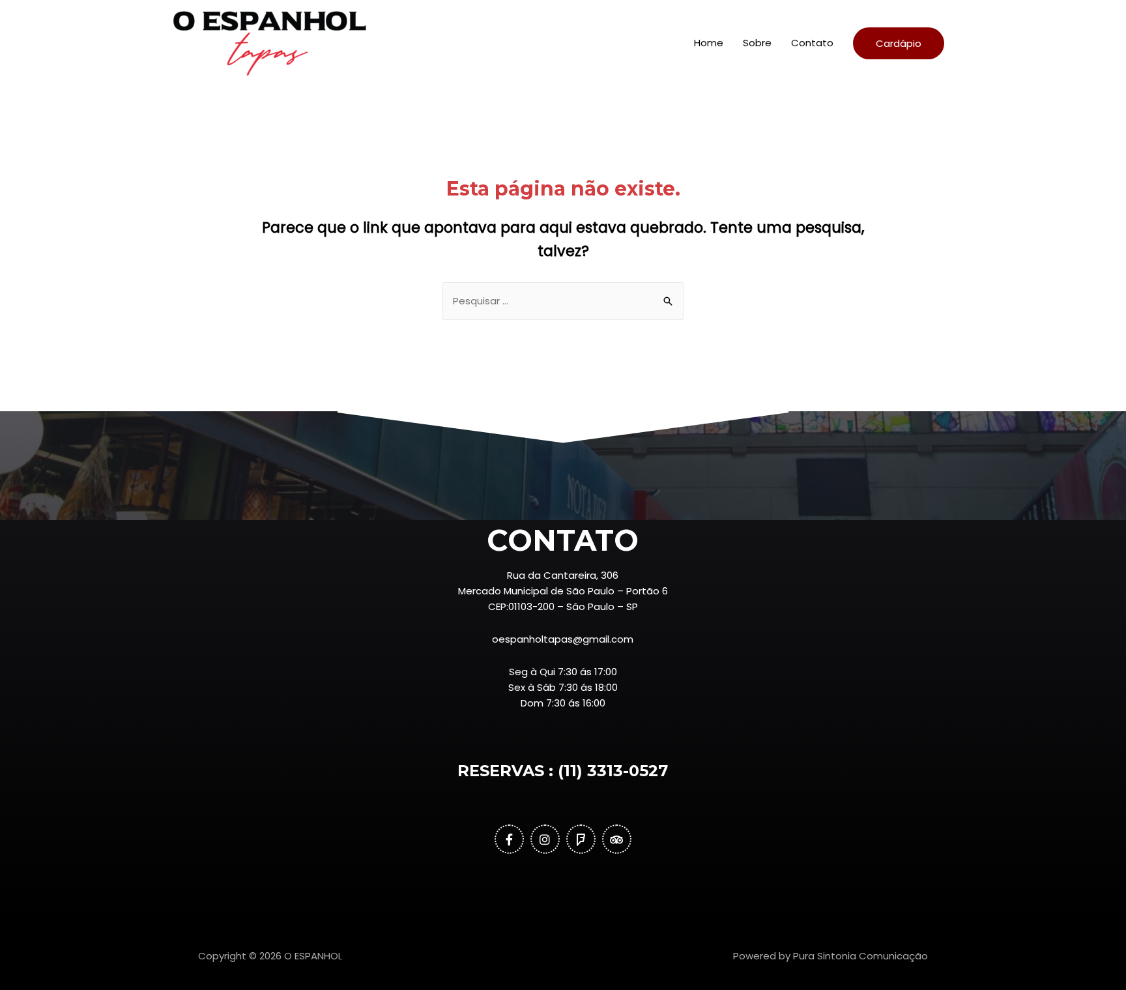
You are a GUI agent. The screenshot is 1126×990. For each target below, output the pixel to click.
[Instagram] (545, 839)
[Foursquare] (581, 839)
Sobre (757, 43)
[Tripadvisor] (616, 839)
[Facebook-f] (509, 839)
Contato (812, 43)
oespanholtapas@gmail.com (562, 639)
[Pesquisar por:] (563, 301)
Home (708, 43)
